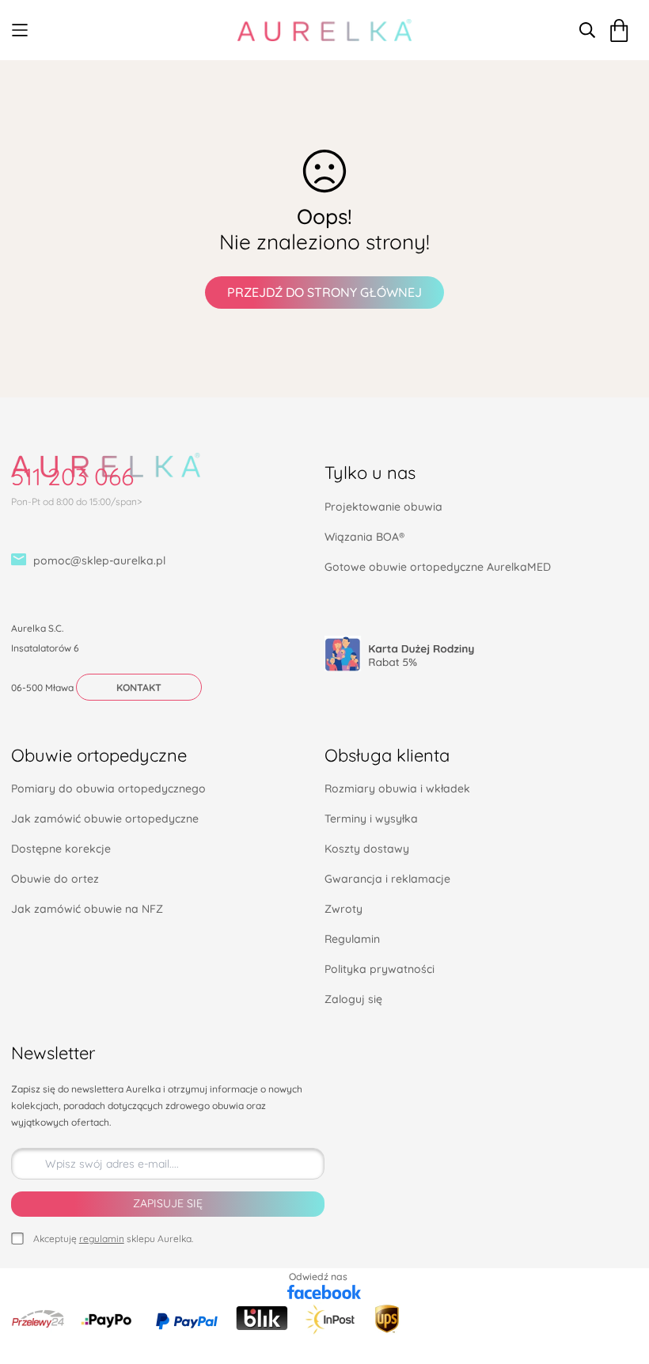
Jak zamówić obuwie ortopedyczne (105, 818)
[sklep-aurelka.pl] (324, 30)
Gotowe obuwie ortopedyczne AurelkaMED (437, 567)
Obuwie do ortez (55, 879)
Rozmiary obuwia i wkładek (397, 788)
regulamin (101, 1238)
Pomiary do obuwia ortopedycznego (108, 788)
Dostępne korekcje (61, 849)
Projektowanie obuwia (383, 507)
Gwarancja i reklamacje (387, 879)
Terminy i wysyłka (371, 818)
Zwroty (343, 909)
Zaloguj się (353, 999)
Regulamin (352, 939)
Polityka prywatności (379, 969)
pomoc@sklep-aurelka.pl (99, 560)
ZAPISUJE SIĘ (168, 1203)
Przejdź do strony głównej (324, 292)
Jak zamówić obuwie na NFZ (87, 909)
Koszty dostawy (366, 849)
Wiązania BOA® (364, 537)
